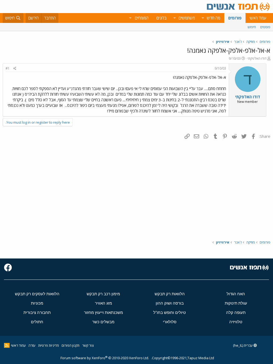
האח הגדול (236, 294)
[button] (202, 18)
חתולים (37, 321)
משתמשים (187, 18)
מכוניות (37, 303)
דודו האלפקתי (257, 58)
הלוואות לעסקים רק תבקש (37, 294)
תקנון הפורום (70, 345)
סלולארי (169, 321)
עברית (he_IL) (243, 345)
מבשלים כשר (103, 321)
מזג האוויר (103, 303)
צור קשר (88, 345)
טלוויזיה (235, 321)
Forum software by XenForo (105, 357)
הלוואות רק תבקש (170, 294)
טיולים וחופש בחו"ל (169, 312)
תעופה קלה (236, 312)
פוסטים (265, 27)
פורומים (235, 18)
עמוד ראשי (258, 18)
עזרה (32, 345)
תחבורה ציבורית (37, 312)
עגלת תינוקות (236, 303)
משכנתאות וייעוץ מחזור (103, 312)
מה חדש (213, 18)
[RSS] (7, 345)
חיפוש (252, 27)
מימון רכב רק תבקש (103, 294)
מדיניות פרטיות (48, 345)
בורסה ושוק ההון (170, 303)
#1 (8, 68)
